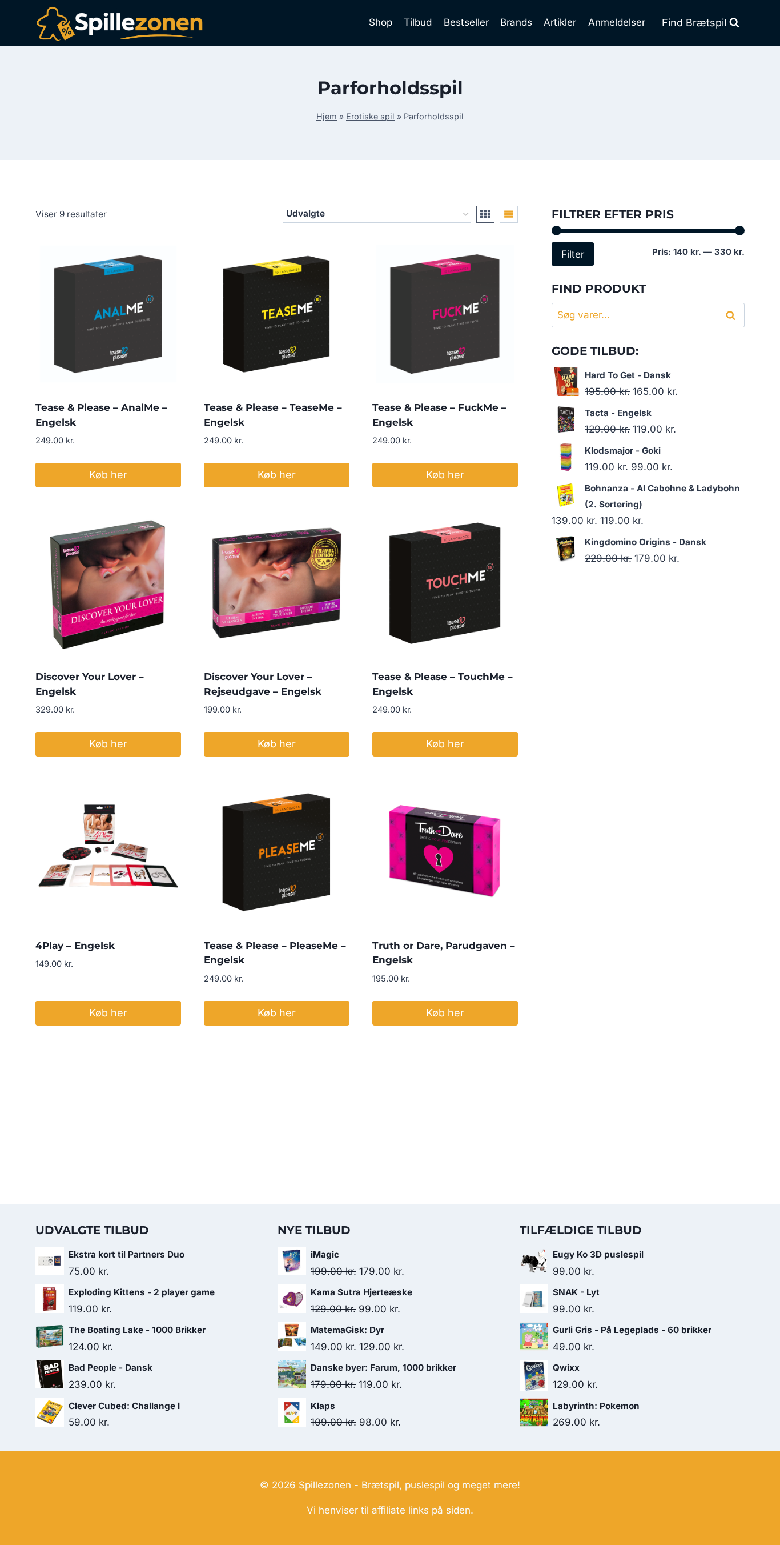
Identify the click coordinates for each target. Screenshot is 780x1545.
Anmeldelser (616, 22)
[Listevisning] (509, 214)
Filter (572, 254)
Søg (732, 315)
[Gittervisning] (485, 214)
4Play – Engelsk (75, 945)
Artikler (560, 22)
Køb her (108, 475)
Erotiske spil (370, 116)
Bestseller (466, 22)
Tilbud (418, 22)
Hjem (326, 116)
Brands (516, 22)
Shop (380, 22)
